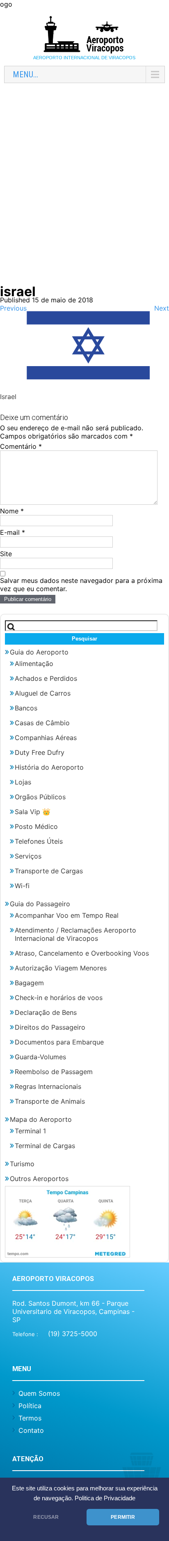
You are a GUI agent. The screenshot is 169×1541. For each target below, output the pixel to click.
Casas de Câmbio (42, 723)
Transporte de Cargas (49, 871)
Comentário (21, 446)
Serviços (28, 856)
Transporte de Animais (50, 1101)
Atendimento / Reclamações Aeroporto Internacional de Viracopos (75, 934)
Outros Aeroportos (39, 1178)
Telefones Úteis (39, 841)
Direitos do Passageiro (50, 1027)
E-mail (12, 532)
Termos (29, 1418)
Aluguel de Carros (43, 693)
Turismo (22, 1164)
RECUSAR (46, 1517)
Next (161, 308)
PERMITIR (123, 1517)
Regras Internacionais (48, 1086)
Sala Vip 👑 (32, 812)
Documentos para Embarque (59, 1042)
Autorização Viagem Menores (61, 968)
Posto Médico (36, 826)
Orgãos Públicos (40, 797)
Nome (12, 511)
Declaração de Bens (46, 1012)
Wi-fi (22, 886)
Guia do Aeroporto (39, 652)
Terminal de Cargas (45, 1146)
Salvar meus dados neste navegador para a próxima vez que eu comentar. (81, 584)
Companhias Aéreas (46, 737)
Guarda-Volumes (40, 1057)
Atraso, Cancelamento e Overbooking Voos (82, 953)
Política (29, 1406)
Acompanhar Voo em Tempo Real (67, 915)
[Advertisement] (84, 188)
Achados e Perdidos (46, 678)
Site (6, 554)
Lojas (23, 782)
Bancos (26, 708)
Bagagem (29, 983)
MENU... (25, 74)
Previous (13, 308)
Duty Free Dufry (39, 752)
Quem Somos (39, 1393)
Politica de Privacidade (105, 1498)
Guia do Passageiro (40, 904)
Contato (31, 1430)
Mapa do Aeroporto (41, 1119)
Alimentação (34, 663)
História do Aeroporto (49, 767)
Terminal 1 (30, 1131)
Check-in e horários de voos (59, 997)
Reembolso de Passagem (54, 1072)
